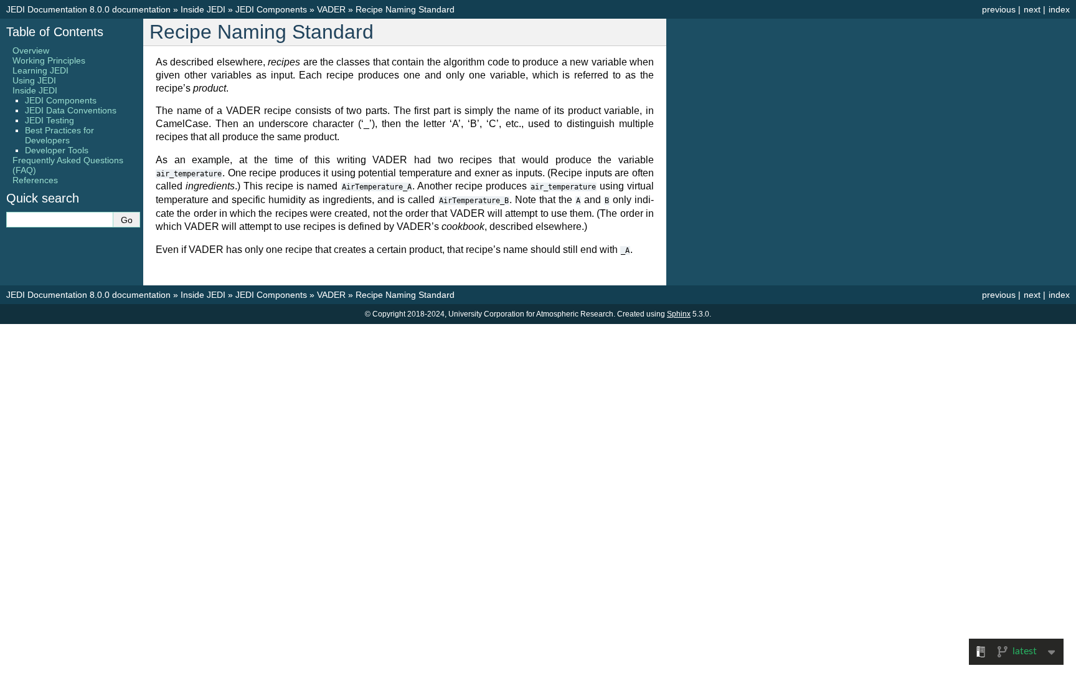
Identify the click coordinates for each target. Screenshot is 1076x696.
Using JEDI (34, 80)
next (1032, 9)
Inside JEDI (203, 9)
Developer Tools (56, 150)
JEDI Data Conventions (70, 110)
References (35, 180)
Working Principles (48, 60)
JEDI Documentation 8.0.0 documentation (88, 9)
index (1059, 9)
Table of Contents (54, 32)
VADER (331, 9)
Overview (30, 50)
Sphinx (679, 314)
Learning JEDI (40, 70)
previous (999, 9)
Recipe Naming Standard (405, 9)
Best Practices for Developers (59, 135)
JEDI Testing (49, 120)
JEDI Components (271, 9)
